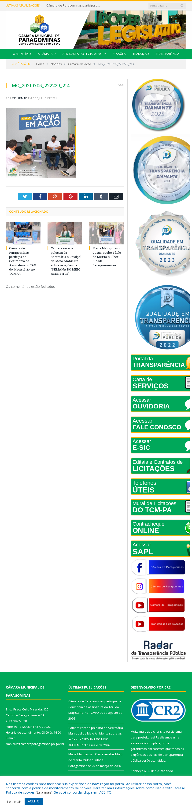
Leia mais (44, 792)
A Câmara (45, 54)
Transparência (167, 54)
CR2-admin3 (19, 98)
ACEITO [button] (34, 801)
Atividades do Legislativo (83, 54)
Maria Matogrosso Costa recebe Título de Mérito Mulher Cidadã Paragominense (106, 256)
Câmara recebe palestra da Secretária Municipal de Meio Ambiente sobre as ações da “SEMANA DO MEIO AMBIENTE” (74, 5)
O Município (22, 54)
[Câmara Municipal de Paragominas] (96, 29)
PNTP (150, 771)
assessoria (139, 743)
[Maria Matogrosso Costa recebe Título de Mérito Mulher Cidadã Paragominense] (106, 233)
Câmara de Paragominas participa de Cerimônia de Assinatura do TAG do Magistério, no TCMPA (22, 261)
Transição (141, 54)
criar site (159, 731)
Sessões (119, 54)
